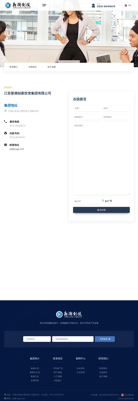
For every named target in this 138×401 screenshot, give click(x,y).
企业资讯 (81, 368)
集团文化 (35, 376)
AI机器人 (58, 380)
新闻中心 (81, 358)
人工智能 (58, 376)
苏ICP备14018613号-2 (109, 395)
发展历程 (35, 380)
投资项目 (58, 358)
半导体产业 (58, 368)
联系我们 (14, 67)
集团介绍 (35, 368)
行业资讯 (81, 372)
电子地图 (52, 67)
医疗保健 (58, 372)
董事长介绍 (35, 372)
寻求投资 (104, 339)
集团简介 (35, 358)
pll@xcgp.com (17, 149)
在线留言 (33, 67)
